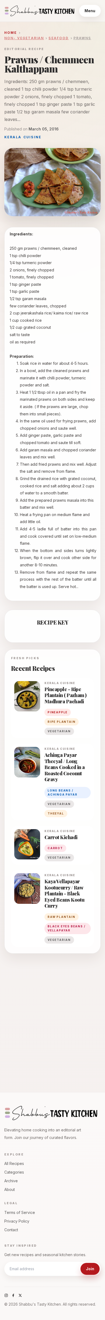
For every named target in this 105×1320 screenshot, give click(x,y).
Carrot (55, 848)
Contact (11, 1229)
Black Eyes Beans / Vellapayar (66, 928)
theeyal (56, 813)
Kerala (12, 137)
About (9, 1189)
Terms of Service (19, 1212)
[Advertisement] (52, 1018)
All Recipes (14, 1163)
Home (10, 33)
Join (90, 1268)
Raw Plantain (61, 916)
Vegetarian (59, 731)
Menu (90, 10)
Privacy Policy (16, 1221)
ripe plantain (61, 721)
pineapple (58, 712)
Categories (14, 1172)
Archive (11, 1180)
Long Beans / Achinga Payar (62, 792)
